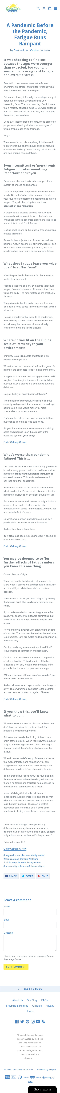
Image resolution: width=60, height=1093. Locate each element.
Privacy (50, 1005)
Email (6, 919)
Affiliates (37, 1005)
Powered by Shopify (46, 1069)
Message (8, 932)
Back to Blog (32, 989)
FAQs (44, 1000)
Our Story (32, 1000)
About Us (17, 1000)
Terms (30, 1011)
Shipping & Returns (17, 1005)
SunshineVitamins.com (22, 1069)
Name (7, 906)
